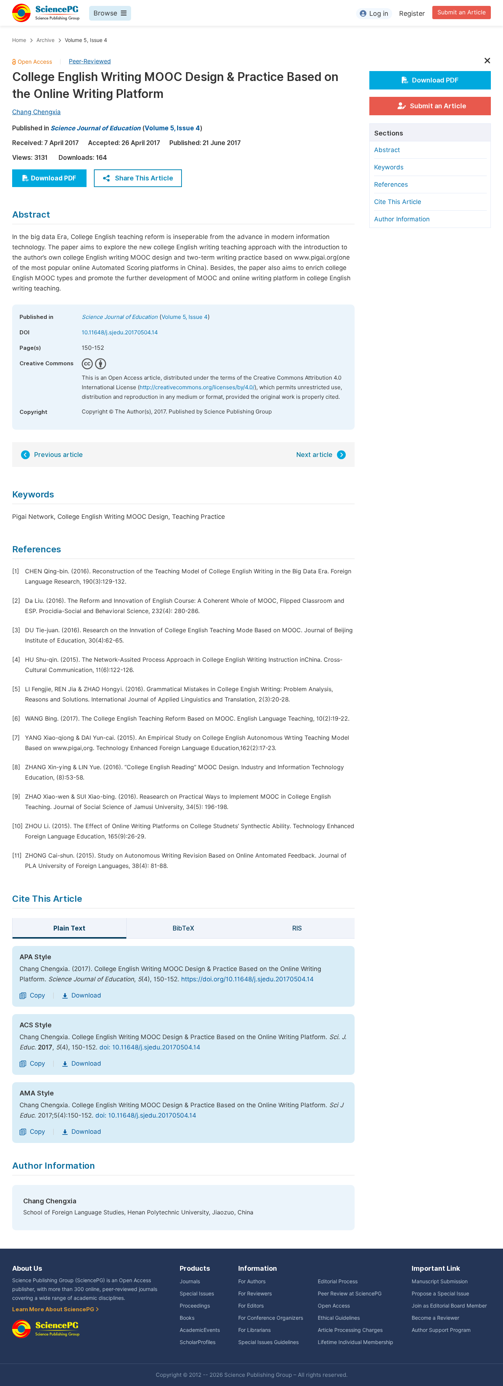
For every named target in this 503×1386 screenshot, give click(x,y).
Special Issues (197, 1294)
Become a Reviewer (435, 1318)
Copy (37, 995)
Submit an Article (461, 12)
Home (19, 40)
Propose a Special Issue (440, 1294)
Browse (105, 13)
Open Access (334, 1306)
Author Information (402, 219)
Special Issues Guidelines (268, 1342)
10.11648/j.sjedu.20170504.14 (120, 332)
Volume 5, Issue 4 (86, 40)
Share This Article (144, 178)
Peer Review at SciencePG (349, 1294)
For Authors (251, 1281)
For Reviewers (255, 1294)
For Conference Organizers (270, 1318)
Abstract (387, 150)
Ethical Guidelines (339, 1318)
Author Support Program (441, 1330)
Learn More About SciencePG (53, 1309)
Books (187, 1318)
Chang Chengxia (36, 112)
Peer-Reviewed (90, 61)
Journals (190, 1281)
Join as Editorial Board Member (449, 1306)
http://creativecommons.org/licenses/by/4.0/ (197, 387)
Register (412, 13)
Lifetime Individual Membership (355, 1342)
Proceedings (195, 1306)
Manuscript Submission (440, 1281)
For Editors (251, 1306)
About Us (27, 1268)
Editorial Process (338, 1281)
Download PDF (53, 178)
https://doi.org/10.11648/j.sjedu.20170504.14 (247, 979)
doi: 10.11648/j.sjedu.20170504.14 (149, 1047)
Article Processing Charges (350, 1330)
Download (86, 995)
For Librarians (254, 1330)
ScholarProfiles (197, 1342)
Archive (45, 40)
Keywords (389, 167)
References (391, 184)
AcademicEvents (200, 1330)
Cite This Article (397, 201)
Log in (378, 13)
